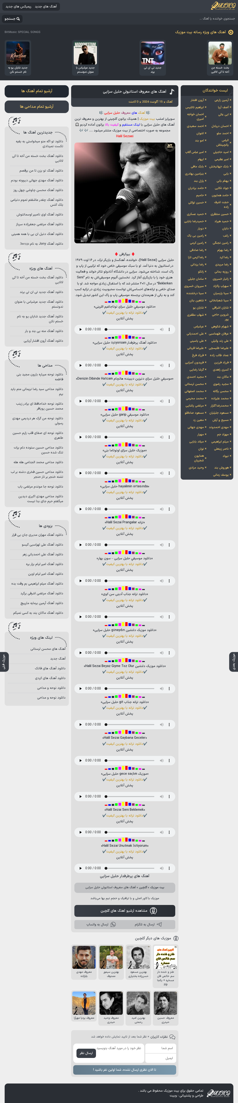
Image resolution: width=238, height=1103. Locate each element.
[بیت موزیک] (223, 6)
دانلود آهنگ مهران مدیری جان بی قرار (37, 535)
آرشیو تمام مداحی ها (36, 107)
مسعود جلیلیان (219, 413)
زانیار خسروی (221, 279)
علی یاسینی (197, 341)
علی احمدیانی (195, 334)
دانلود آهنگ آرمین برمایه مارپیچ (41, 603)
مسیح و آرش (220, 420)
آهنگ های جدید (46, 6)
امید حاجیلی (221, 152)
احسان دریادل (220, 126)
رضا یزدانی (197, 264)
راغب (226, 236)
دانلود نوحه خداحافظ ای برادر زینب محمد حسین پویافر (39, 406)
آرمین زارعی (222, 100)
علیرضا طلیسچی (219, 348)
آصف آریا (223, 107)
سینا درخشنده (195, 293)
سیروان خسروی (194, 286)
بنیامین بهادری (194, 174)
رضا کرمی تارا (196, 257)
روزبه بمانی (222, 272)
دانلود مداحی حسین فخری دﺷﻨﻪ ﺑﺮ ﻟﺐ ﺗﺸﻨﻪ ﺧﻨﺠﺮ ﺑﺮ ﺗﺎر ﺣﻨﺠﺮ (37, 474)
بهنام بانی (223, 181)
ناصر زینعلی (221, 449)
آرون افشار (197, 100)
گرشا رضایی (196, 370)
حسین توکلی (196, 202)
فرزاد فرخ (198, 355)
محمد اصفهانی (194, 391)
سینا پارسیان (221, 293)
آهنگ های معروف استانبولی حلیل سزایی (134, 91)
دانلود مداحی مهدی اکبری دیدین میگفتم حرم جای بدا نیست (40, 499)
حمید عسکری (195, 214)
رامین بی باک (195, 236)
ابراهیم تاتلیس (194, 107)
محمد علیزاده (220, 398)
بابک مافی (197, 166)
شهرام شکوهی (220, 326)
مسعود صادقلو (194, 413)
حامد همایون (220, 195)
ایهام (201, 159)
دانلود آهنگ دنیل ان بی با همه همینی (37, 234)
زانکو (201, 272)
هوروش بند (221, 467)
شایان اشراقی (220, 308)
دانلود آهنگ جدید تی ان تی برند (41, 292)
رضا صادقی (197, 250)
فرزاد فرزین (221, 362)
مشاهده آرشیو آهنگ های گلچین (124, 911)
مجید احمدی (195, 377)
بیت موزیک (147, 119)
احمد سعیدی (195, 126)
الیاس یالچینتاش (222, 142)
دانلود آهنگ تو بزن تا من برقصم (41, 170)
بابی (226, 174)
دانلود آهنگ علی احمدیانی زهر (43, 554)
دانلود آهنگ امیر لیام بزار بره (44, 564)
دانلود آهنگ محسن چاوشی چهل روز (38, 190)
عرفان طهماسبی (219, 334)
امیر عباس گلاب (194, 152)
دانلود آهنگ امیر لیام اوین (45, 574)
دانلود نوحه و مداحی (51, 688)
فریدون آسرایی (194, 362)
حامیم (200, 195)
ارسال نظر (86, 1053)
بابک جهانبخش (219, 166)
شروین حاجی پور (220, 317)
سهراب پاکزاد (221, 286)
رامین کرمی (197, 243)
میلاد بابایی (196, 441)
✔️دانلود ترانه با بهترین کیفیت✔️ (124, 312)
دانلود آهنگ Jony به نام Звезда (41, 243)
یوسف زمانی (221, 475)
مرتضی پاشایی (194, 405)
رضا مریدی (222, 264)
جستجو (10, 19)
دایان (225, 228)
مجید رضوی (221, 384)
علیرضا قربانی (195, 348)
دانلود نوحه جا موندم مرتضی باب (40, 486)
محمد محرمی (195, 398)
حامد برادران (196, 188)
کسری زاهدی (221, 370)
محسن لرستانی (194, 384)
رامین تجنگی (221, 243)
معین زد (198, 420)
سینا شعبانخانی (219, 300)
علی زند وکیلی (220, 341)
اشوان (200, 133)
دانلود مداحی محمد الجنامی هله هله (38, 462)
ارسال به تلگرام (145, 924)
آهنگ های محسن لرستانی (48, 649)
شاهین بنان (196, 300)
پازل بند (199, 181)
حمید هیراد (222, 221)
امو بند (199, 140)
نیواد (226, 456)
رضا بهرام (223, 250)
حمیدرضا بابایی (194, 221)
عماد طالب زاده (219, 355)
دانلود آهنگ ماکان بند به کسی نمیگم (38, 613)
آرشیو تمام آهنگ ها (36, 91)
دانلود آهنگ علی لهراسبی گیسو (42, 544)
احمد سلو (223, 133)
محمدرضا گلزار (220, 405)
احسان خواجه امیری (195, 116)
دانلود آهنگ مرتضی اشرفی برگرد (41, 593)
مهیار (200, 434)
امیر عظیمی (222, 159)
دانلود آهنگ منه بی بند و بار (44, 331)
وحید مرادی (196, 467)
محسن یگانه (221, 391)
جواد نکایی (222, 188)
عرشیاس (199, 326)
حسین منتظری (220, 214)
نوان (201, 449)
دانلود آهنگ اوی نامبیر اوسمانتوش (40, 214)
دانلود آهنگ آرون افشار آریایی (43, 340)
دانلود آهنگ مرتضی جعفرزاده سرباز (39, 224)
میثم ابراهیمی (220, 441)
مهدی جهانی (196, 427)
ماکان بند (223, 377)
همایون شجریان (199, 458)
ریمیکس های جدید (18, 6)
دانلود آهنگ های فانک (50, 668)
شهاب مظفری (195, 315)
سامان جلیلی (196, 279)
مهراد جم (223, 434)
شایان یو (198, 308)
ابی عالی (223, 114)
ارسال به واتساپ (97, 924)
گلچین (143, 887)
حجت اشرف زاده (221, 204)
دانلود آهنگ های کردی (50, 678)
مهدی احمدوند (219, 427)
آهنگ (141, 113)
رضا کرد (224, 257)
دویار (201, 228)
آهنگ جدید (58, 658)
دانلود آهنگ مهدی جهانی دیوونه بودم (37, 180)
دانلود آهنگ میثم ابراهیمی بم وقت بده (37, 583)
